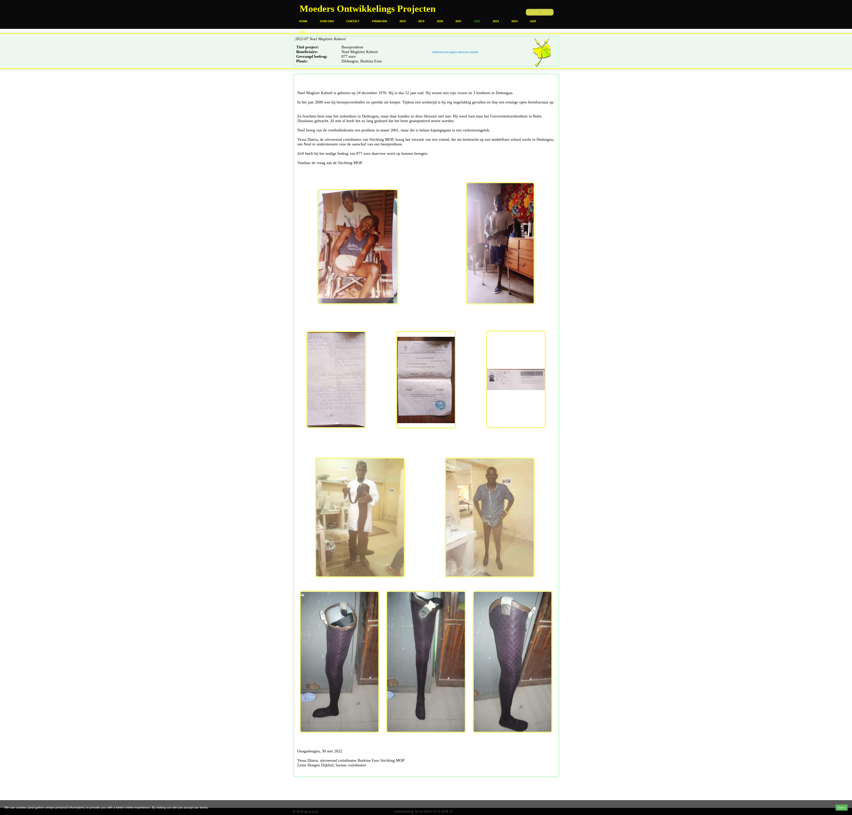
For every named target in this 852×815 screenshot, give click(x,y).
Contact (352, 21)
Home (303, 21)
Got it (841, 807)
